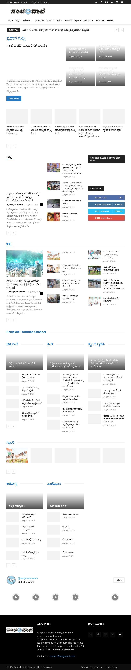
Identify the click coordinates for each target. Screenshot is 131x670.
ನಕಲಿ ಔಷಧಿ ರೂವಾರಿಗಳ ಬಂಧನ (26, 46)
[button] (96, 2)
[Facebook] (101, 2)
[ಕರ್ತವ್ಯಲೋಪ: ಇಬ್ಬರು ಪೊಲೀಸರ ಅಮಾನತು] (94, 406)
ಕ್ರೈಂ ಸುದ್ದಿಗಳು (39, 20)
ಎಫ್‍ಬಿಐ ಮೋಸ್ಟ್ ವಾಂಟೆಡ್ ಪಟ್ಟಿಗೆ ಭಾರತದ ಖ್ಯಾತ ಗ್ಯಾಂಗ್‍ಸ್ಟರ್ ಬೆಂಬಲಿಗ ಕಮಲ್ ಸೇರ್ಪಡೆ (23, 197)
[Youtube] (122, 2)
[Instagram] (106, 2)
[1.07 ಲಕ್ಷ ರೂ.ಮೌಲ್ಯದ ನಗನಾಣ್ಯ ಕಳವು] (94, 393)
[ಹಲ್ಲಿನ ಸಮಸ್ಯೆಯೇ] (24, 499)
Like (120, 198)
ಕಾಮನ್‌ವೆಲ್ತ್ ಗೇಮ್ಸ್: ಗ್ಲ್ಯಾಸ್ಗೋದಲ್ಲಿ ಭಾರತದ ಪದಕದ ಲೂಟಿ (71, 424)
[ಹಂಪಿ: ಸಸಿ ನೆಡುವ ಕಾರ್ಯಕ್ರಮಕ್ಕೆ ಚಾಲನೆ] (94, 270)
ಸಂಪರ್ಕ (46, 2)
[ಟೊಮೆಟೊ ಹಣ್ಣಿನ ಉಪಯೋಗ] (12, 517)
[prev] (117, 30)
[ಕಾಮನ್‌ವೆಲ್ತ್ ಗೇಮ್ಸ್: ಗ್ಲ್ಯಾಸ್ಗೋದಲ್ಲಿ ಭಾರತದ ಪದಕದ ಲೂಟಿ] (53, 425)
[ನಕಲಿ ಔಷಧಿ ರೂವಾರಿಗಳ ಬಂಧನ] (35, 62)
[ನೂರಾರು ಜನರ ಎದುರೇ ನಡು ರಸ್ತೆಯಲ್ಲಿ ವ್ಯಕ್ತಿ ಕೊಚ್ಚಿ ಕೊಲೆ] (65, 116)
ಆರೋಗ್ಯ (49, 20)
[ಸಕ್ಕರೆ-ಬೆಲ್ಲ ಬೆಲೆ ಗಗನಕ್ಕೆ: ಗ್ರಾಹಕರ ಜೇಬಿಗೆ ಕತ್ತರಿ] (114, 116)
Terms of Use (96, 667)
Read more (14, 98)
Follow (118, 204)
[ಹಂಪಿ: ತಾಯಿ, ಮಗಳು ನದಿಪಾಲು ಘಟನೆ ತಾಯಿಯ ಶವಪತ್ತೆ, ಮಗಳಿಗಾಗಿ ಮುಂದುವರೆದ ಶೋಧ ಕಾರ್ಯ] (94, 283)
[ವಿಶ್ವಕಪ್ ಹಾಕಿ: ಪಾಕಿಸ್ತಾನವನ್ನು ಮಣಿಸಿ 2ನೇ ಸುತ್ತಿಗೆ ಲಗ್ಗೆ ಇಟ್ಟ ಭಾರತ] (65, 359)
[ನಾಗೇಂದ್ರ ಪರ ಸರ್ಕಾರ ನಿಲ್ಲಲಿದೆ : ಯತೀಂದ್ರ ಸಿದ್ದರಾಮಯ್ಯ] (17, 116)
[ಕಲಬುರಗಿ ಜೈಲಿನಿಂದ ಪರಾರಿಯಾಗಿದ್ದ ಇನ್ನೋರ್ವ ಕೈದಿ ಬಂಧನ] (94, 377)
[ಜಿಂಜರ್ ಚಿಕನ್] (53, 555)
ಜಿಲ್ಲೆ (17, 20)
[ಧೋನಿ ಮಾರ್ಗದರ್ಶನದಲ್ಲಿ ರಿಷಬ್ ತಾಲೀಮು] (53, 412)
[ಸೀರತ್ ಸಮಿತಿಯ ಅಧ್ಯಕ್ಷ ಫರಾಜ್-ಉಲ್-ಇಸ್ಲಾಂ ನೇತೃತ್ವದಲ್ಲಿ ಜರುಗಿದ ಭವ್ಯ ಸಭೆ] (24, 263)
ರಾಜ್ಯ (68, 157)
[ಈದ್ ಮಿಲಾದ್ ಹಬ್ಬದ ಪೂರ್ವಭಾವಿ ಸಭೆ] (53, 298)
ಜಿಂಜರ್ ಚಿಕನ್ (68, 552)
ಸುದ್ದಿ (8, 156)
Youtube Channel (104, 20)
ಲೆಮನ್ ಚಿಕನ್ (67, 539)
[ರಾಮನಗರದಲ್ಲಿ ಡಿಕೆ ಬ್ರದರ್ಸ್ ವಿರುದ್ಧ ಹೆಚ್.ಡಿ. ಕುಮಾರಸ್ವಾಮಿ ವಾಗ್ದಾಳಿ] (110, 73)
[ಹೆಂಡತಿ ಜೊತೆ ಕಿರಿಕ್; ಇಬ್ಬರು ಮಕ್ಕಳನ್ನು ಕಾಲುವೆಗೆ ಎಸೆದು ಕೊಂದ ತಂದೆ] (94, 419)
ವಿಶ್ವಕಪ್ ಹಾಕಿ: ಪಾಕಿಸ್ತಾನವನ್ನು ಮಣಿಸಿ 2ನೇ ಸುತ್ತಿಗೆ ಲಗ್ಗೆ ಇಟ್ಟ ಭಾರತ (65, 365)
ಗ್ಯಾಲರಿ (77, 20)
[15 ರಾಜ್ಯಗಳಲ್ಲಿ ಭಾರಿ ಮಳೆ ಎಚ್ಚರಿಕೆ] (53, 203)
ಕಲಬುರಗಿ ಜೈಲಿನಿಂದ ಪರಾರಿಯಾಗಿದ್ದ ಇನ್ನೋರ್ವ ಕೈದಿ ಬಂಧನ (113, 377)
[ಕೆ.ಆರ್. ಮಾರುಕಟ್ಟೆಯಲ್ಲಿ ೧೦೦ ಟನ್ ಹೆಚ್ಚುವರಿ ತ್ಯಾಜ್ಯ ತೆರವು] (41, 116)
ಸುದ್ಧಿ (9, 20)
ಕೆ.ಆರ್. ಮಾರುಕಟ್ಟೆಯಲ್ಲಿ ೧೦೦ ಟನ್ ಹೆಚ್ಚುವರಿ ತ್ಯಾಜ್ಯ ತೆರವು (41, 129)
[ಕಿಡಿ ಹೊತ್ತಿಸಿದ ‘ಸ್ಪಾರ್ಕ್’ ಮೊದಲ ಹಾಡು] (12, 416)
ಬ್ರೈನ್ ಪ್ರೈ (66, 527)
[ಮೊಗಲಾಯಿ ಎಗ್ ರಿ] (65, 499)
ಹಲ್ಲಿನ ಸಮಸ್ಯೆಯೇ (17, 505)
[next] (122, 30)
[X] (117, 2)
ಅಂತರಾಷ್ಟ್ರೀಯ (45, 157)
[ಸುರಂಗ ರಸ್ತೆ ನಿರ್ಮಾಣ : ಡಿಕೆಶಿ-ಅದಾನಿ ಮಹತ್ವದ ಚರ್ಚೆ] (110, 48)
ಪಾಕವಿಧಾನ (87, 20)
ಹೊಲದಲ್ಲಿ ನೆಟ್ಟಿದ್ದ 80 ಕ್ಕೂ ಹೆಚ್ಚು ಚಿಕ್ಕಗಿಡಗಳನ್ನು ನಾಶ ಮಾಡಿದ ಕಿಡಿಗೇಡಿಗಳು (104, 363)
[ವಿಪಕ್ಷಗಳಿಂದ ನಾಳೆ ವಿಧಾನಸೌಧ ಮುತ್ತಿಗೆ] (80, 48)
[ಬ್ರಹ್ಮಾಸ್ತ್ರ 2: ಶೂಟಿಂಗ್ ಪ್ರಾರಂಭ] (53, 216)
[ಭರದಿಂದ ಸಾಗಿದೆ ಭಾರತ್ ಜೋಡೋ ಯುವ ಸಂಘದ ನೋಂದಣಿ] (53, 283)
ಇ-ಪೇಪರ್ (68, 20)
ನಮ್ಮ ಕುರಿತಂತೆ (36, 2)
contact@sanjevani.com (62, 656)
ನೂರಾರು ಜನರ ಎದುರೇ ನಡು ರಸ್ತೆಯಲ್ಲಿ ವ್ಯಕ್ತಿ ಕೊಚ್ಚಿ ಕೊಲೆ (65, 129)
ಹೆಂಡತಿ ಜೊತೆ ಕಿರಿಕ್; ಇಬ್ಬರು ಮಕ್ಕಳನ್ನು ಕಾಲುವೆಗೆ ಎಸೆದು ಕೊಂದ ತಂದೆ (113, 419)
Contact (84, 667)
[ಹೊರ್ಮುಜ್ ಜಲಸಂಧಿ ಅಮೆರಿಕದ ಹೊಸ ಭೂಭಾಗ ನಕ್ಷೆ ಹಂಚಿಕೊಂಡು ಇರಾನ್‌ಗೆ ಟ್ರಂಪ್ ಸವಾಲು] (89, 116)
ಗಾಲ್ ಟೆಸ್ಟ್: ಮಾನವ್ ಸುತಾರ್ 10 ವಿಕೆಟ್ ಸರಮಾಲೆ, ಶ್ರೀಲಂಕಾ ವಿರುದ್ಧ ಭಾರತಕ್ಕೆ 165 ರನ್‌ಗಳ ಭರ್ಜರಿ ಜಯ (72, 380)
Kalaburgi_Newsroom (15, 291)
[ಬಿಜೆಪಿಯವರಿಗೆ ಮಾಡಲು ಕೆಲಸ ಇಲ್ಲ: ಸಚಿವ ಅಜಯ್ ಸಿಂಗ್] (53, 268)
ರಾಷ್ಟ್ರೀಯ (58, 157)
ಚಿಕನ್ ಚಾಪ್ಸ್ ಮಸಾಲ (70, 514)
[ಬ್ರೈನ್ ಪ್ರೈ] (53, 530)
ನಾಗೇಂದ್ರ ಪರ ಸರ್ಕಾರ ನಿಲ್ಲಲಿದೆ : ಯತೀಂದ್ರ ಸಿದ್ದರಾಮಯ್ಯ (15, 129)
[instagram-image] (16, 597)
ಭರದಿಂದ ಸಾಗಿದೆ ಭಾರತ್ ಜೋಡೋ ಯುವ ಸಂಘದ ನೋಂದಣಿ (71, 284)
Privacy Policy (111, 667)
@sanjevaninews (28, 578)
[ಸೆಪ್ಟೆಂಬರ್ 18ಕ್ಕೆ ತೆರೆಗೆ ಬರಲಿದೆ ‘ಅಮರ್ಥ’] (24, 359)
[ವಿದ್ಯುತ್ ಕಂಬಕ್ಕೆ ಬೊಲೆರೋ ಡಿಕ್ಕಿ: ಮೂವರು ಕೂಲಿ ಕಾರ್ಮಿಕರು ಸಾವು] (80, 73)
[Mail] (111, 2)
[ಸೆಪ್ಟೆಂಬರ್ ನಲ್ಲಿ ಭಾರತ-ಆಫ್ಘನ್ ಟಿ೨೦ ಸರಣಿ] (53, 399)
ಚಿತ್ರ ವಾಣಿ (26, 20)
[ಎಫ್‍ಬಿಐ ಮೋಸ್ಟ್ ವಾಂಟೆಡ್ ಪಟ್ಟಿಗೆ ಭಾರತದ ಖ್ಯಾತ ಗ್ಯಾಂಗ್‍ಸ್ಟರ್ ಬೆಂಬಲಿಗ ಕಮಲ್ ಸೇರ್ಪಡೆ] (24, 176)
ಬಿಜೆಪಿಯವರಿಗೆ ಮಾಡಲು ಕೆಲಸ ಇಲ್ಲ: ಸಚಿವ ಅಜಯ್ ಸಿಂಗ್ (71, 268)
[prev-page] (8, 146)
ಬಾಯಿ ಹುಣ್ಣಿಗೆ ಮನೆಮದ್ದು (31, 539)
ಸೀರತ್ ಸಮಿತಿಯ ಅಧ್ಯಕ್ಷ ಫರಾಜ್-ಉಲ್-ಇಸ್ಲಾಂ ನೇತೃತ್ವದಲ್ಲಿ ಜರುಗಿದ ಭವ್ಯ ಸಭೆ (23, 284)
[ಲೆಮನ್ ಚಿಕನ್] (53, 542)
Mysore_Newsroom (14, 204)
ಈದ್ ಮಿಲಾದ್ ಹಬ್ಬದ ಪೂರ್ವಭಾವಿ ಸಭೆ (39, 29)
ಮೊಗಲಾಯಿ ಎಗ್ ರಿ (58, 505)
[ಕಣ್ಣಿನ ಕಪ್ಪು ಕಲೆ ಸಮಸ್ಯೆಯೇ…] (12, 530)
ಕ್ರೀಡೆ (58, 20)
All (34, 157)
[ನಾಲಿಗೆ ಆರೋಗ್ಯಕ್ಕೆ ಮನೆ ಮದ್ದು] (12, 555)
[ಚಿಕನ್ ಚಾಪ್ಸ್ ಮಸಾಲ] (53, 517)
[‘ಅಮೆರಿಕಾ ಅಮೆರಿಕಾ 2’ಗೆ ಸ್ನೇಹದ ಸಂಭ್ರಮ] (12, 377)
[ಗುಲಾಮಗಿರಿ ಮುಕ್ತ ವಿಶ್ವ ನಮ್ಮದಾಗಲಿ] (94, 301)
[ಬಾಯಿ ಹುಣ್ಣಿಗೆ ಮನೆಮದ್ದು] (12, 542)
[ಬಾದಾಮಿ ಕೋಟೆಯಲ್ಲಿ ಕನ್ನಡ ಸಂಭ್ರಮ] (12, 390)
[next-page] (13, 146)
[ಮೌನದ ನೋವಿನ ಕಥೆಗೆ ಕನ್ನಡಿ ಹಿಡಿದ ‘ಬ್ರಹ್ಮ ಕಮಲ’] (12, 403)
